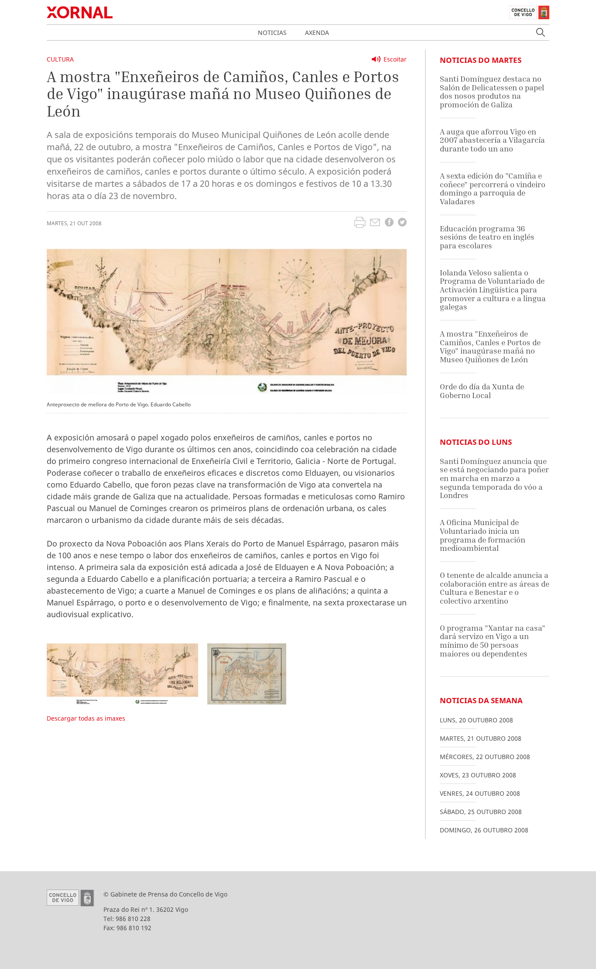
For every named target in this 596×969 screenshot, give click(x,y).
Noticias (272, 32)
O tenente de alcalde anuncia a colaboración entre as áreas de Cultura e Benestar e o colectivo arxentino (494, 587)
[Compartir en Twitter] (402, 223)
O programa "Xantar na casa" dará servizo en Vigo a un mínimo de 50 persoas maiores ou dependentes (492, 640)
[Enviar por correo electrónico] (375, 223)
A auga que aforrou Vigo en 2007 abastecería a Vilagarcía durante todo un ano (492, 140)
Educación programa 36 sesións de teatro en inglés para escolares (487, 237)
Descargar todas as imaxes (86, 718)
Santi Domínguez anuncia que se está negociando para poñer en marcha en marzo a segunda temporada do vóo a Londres (494, 478)
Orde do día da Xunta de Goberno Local (482, 391)
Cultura (60, 59)
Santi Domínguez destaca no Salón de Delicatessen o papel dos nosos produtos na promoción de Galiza (492, 91)
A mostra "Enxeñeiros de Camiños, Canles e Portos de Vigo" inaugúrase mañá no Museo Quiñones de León (490, 346)
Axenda (317, 32)
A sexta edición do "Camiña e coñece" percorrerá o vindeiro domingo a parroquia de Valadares (492, 188)
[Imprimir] (360, 223)
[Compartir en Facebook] (389, 223)
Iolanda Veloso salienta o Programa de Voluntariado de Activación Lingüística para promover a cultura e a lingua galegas (493, 290)
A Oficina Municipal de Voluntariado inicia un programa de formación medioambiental (482, 535)
